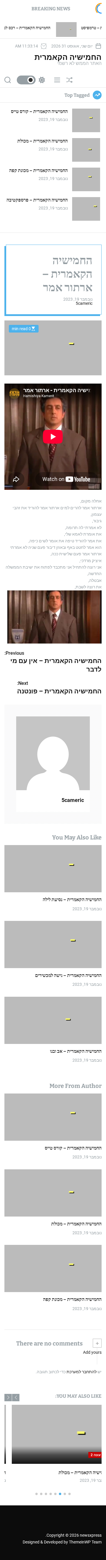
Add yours (92, 1352)
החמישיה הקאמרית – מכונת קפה (38, 170)
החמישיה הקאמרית (68, 57)
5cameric (84, 303)
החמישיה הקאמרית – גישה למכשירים (68, 975)
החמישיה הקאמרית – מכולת (42, 141)
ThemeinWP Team (85, 1542)
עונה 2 (79, 1455)
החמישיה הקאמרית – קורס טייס (39, 111)
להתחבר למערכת (82, 1371)
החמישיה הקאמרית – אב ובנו (76, 1051)
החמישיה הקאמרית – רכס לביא (45, 27)
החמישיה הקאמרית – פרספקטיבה (37, 200)
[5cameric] (53, 753)
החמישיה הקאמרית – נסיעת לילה (72, 899)
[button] (15, 1397)
